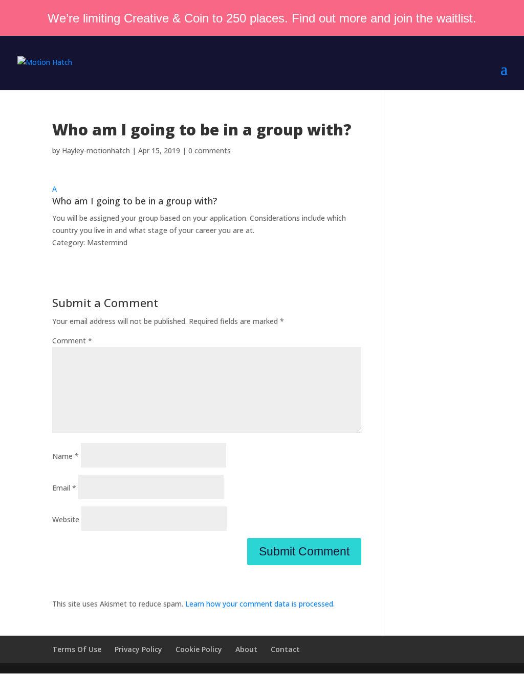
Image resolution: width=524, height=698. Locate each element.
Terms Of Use (76, 649)
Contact (285, 649)
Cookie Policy (199, 649)
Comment (72, 340)
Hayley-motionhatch (96, 150)
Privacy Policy (138, 649)
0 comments (209, 150)
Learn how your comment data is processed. (260, 604)
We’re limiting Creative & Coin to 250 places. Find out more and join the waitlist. (262, 18)
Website (65, 519)
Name (65, 456)
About (246, 649)
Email (64, 488)
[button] (206, 197)
